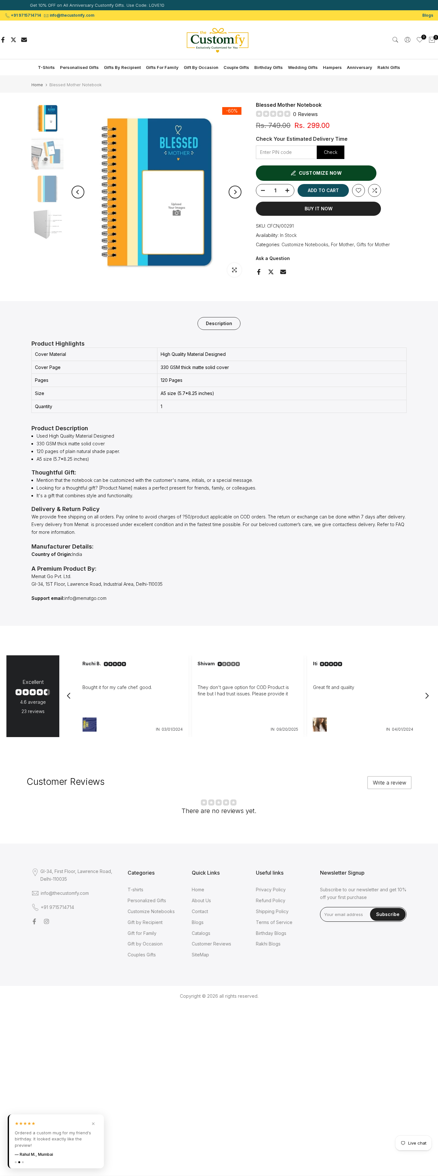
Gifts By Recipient (122, 67)
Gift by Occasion (145, 943)
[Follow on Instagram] (46, 921)
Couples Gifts (142, 954)
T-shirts (135, 889)
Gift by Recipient (145, 922)
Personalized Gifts (147, 900)
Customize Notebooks (305, 244)
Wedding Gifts (303, 67)
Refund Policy (270, 900)
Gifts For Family (162, 67)
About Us (201, 900)
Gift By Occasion (201, 67)
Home (37, 85)
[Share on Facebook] (3, 40)
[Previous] (78, 192)
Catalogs (201, 933)
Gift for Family (142, 933)
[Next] (235, 192)
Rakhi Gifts (388, 67)
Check (330, 152)
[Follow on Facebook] (34, 921)
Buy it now (319, 208)
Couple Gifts (236, 67)
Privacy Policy (271, 889)
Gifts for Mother (373, 244)
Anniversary (359, 67)
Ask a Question (273, 258)
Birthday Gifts (268, 67)
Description (219, 323)
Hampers (332, 67)
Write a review (389, 782)
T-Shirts (46, 67)
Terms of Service (274, 922)
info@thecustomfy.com (72, 15)
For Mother (342, 244)
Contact (200, 911)
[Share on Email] (24, 40)
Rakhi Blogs (268, 943)
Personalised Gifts (79, 67)
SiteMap (200, 954)
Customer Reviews (211, 943)
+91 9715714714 (26, 15)
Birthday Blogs (271, 933)
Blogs (427, 15)
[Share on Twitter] (13, 40)
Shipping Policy (272, 911)
